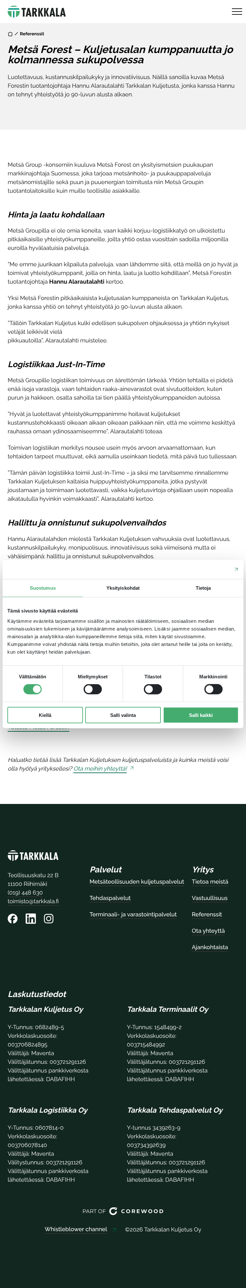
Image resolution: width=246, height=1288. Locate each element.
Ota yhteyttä (208, 931)
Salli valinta (123, 715)
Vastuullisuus (210, 898)
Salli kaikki (201, 715)
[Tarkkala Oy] (33, 856)
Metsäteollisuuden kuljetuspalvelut (136, 881)
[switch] (93, 689)
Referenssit (32, 34)
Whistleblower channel (76, 1230)
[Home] (10, 34)
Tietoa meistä (210, 881)
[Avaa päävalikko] (237, 11)
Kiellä (45, 715)
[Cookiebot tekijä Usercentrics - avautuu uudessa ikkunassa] (211, 569)
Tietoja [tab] (203, 588)
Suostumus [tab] (43, 588)
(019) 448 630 (25, 892)
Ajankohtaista (210, 947)
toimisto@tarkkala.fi (33, 901)
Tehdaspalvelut (110, 898)
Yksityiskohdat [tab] (123, 588)
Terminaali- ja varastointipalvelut (132, 914)
